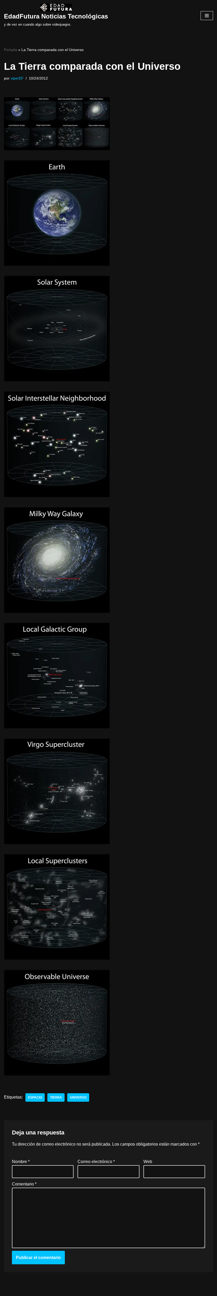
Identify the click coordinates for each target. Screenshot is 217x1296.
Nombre (21, 1161)
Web (147, 1161)
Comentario (24, 1184)
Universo (78, 1097)
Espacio (35, 1097)
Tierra (56, 1097)
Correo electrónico (96, 1161)
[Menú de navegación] (207, 15)
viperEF (17, 78)
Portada (10, 50)
